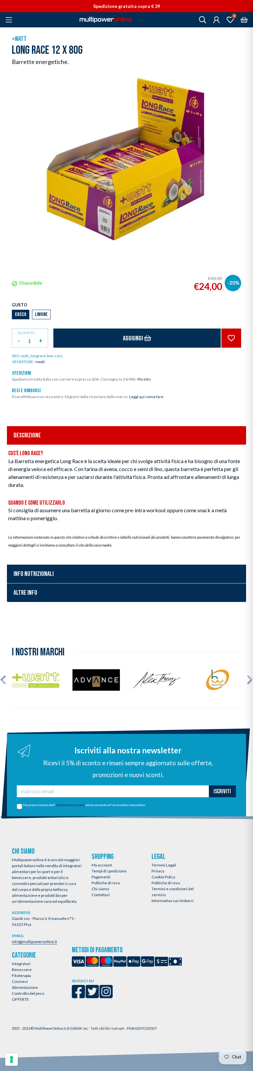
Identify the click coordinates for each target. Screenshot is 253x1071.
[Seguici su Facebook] (78, 995)
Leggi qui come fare (146, 396)
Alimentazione (25, 987)
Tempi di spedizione (109, 870)
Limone (41, 314)
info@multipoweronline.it (34, 941)
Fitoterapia (21, 975)
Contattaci (101, 894)
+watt (19, 39)
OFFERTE (20, 999)
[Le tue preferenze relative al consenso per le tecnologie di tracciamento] (11, 1059)
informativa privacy (70, 805)
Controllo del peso (28, 993)
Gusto (19, 304)
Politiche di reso (106, 882)
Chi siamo (100, 888)
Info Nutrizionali (34, 574)
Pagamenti (101, 876)
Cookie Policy (163, 876)
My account (102, 865)
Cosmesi (20, 981)
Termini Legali (164, 865)
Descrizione (27, 435)
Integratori (21, 963)
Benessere (22, 969)
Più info (144, 379)
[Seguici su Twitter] (92, 995)
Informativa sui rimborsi (173, 900)
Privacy (158, 870)
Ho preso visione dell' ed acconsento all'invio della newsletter (84, 805)
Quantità (26, 333)
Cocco (20, 314)
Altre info (25, 593)
